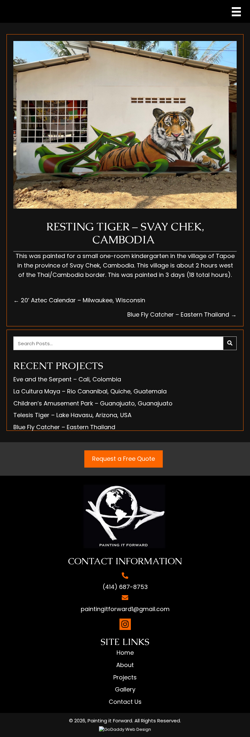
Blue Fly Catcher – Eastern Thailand (64, 427)
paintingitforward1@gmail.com (125, 609)
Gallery (125, 689)
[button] (125, 624)
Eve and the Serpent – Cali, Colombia (67, 379)
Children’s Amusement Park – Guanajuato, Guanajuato (93, 403)
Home (125, 652)
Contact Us (125, 702)
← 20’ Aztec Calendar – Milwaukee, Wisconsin (80, 300)
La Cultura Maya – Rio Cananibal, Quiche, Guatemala (90, 391)
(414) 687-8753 (125, 587)
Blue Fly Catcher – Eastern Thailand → (182, 314)
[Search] (229, 343)
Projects (125, 677)
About (125, 665)
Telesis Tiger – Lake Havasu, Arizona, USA (72, 415)
